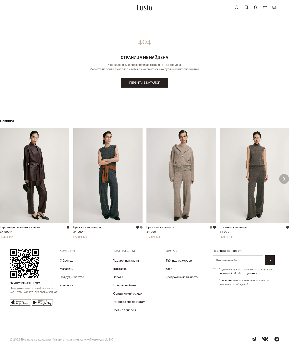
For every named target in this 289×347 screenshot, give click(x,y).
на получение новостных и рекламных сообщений (244, 282)
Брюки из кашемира (87, 227)
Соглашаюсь (227, 280)
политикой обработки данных (238, 273)
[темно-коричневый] (68, 227)
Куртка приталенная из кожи (20, 227)
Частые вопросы (124, 310)
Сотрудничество (72, 277)
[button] (5, 179)
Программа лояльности (182, 277)
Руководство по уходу (129, 302)
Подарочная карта (126, 260)
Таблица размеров (179, 260)
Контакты (67, 285)
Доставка (120, 269)
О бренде (67, 260)
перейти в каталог (144, 82)
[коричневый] (287, 227)
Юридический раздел (128, 293)
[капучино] (141, 227)
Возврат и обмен (124, 285)
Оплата (118, 277)
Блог (169, 269)
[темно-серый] (137, 227)
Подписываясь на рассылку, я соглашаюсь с (246, 271)
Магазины (67, 269)
